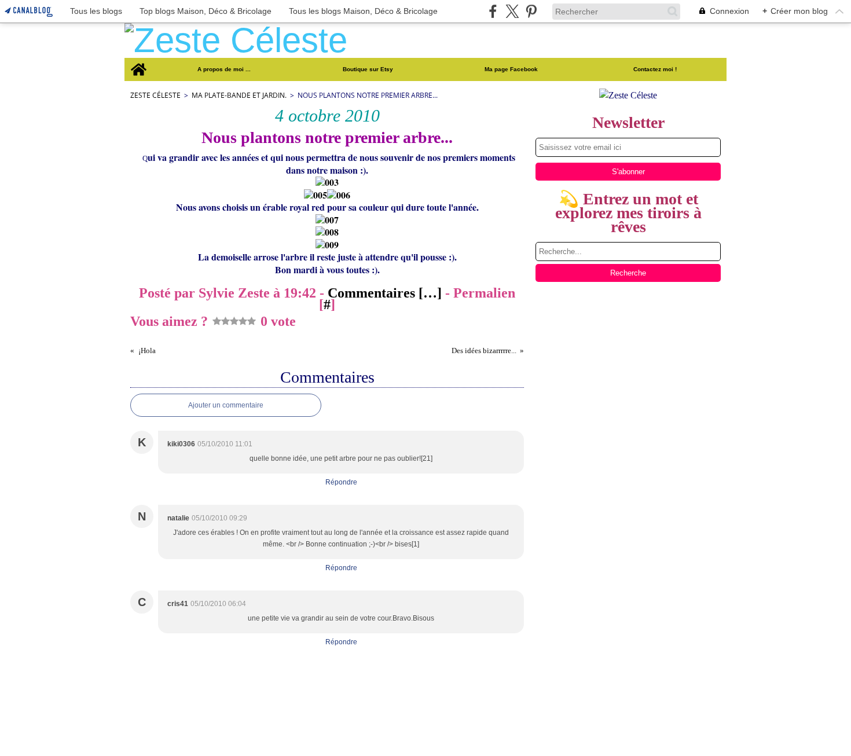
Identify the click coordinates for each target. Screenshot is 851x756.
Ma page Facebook (511, 69)
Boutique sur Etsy (368, 69)
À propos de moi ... (224, 69)
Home (138, 61)
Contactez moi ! (655, 69)
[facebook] (493, 11)
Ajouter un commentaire (225, 405)
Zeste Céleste (155, 95)
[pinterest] (531, 11)
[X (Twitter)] (512, 11)
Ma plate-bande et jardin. (239, 95)
